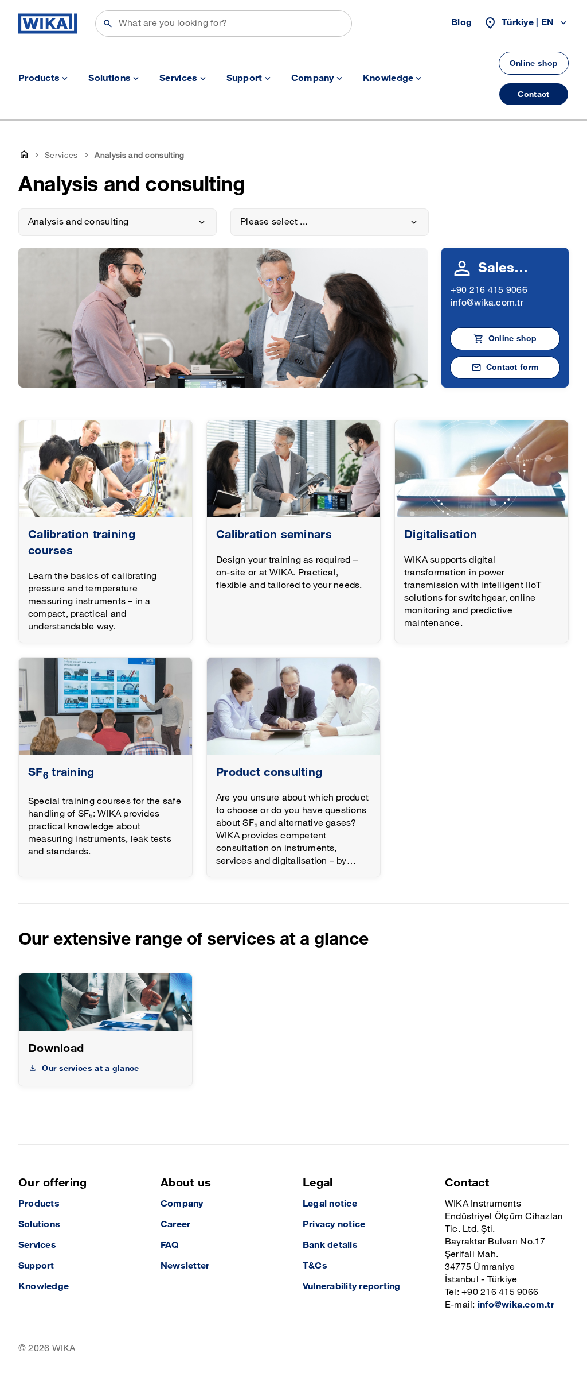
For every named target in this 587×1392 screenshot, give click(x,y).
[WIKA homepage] (47, 23)
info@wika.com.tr (487, 302)
